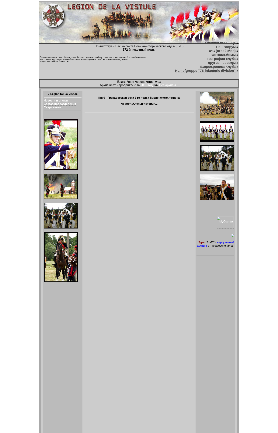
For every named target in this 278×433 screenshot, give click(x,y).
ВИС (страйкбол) (221, 51)
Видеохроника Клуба (218, 67)
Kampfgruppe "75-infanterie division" (205, 71)
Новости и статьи (56, 100)
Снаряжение (52, 107)
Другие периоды (222, 63)
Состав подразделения (60, 103)
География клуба (221, 59)
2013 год (147, 85)
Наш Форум (226, 47)
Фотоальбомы (223, 55)
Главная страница (220, 43)
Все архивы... (168, 85)
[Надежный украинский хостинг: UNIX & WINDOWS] (215, 235)
